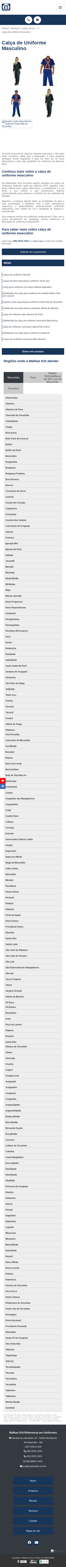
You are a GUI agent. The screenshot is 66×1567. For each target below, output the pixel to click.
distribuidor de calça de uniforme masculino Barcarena (30, 320)
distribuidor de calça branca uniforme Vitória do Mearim (30, 308)
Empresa (33, 1490)
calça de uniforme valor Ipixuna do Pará (23, 314)
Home (33, 1480)
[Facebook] (29, 1542)
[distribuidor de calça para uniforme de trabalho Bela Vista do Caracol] (49, 103)
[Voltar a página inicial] (6, 7)
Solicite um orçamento (33, 251)
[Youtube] (36, 1542)
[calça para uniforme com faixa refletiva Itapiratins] (17, 103)
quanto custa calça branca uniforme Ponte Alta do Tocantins (33, 302)
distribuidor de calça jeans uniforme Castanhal (26, 333)
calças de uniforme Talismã (16, 274)
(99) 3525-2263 (21, 241)
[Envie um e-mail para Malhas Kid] (37, 19)
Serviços (33, 1510)
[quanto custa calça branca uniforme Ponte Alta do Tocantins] (17, 135)
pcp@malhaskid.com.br (34, 1466)
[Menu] (60, 7)
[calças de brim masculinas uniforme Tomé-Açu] (49, 71)
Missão (33, 1500)
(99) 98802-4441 (34, 1461)
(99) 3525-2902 (34, 1456)
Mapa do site (33, 1530)
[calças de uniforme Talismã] (17, 71)
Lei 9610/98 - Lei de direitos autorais (44, 1421)
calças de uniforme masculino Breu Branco (24, 339)
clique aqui (37, 241)
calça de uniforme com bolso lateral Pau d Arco (26, 327)
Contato (33, 1520)
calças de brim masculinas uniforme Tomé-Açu (26, 281)
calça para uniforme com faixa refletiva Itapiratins (27, 287)
